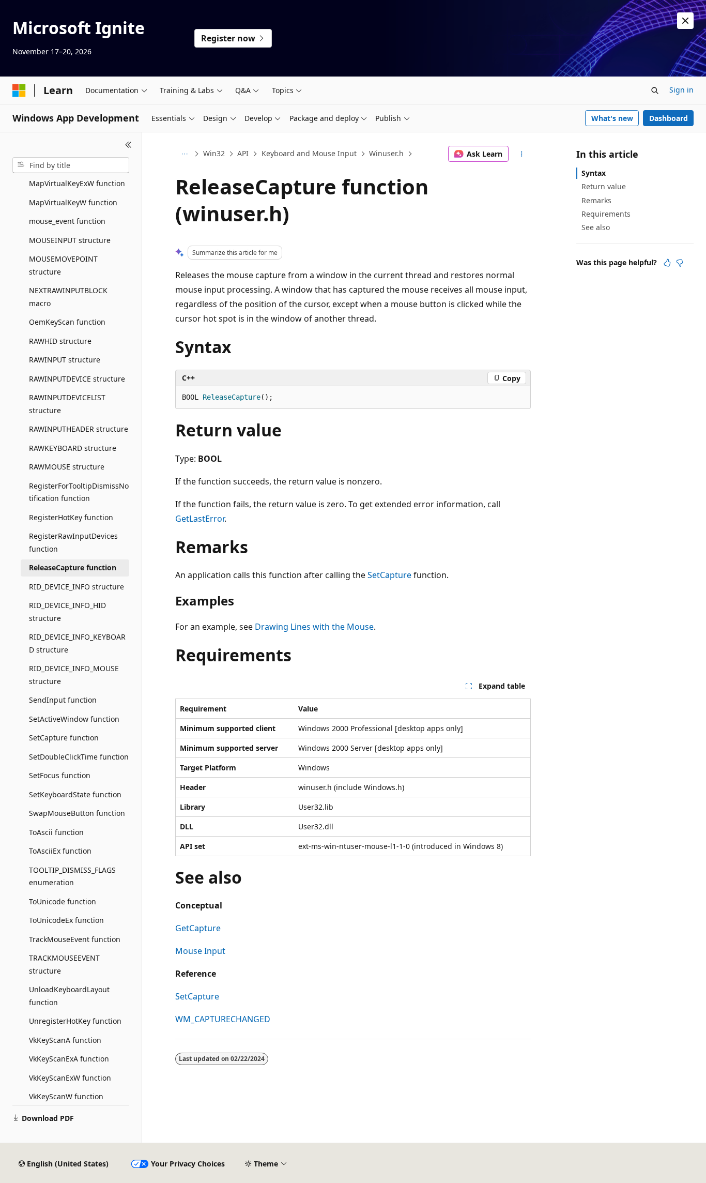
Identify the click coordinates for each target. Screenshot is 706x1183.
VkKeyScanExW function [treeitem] (70, 1078)
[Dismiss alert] (685, 20)
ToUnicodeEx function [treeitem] (66, 920)
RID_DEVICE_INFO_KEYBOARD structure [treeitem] (77, 643)
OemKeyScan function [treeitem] (67, 322)
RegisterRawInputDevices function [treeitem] (73, 542)
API (243, 153)
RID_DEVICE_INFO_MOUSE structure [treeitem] (74, 674)
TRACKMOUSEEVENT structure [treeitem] (64, 964)
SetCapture (389, 575)
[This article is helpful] (667, 262)
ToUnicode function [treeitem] (62, 901)
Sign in (681, 90)
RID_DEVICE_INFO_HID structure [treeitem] (67, 611)
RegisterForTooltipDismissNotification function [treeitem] (79, 492)
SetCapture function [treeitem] (64, 737)
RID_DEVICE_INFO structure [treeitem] (76, 587)
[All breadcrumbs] (184, 154)
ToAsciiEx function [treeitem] (60, 851)
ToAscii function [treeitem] (56, 832)
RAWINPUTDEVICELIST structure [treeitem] (67, 403)
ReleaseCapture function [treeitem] (72, 567)
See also (595, 227)
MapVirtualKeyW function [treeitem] (73, 202)
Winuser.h (386, 153)
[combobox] (70, 165)
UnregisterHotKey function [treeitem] (75, 1021)
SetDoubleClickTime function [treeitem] (79, 757)
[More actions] (522, 154)
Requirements (606, 214)
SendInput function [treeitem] (63, 700)
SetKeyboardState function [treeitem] (75, 794)
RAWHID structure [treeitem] (60, 341)
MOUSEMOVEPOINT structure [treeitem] (63, 265)
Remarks (596, 200)
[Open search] (654, 90)
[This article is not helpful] (679, 262)
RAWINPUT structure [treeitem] (64, 360)
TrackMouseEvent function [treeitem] (74, 939)
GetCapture (198, 928)
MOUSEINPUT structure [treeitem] (70, 240)
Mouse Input (200, 951)
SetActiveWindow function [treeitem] (74, 719)
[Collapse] (128, 144)
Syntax (593, 173)
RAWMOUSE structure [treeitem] (66, 467)
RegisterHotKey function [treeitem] (71, 517)
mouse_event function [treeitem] (67, 221)
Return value (603, 186)
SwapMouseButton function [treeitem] (77, 813)
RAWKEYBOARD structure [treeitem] (72, 448)
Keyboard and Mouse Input (309, 153)
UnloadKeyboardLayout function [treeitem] (69, 995)
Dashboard (668, 118)
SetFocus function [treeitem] (59, 775)
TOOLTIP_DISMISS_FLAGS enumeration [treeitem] (72, 876)
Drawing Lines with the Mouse (314, 626)
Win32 (214, 153)
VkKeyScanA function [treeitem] (65, 1040)
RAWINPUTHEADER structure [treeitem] (78, 429)
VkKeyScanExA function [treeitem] (69, 1059)
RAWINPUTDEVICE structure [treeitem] (77, 379)
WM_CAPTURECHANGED (222, 1019)
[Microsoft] (19, 90)
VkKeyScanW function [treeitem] (66, 1096)
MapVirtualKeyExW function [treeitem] (77, 183)
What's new (612, 118)
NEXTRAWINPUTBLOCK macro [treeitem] (68, 296)
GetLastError (199, 518)
